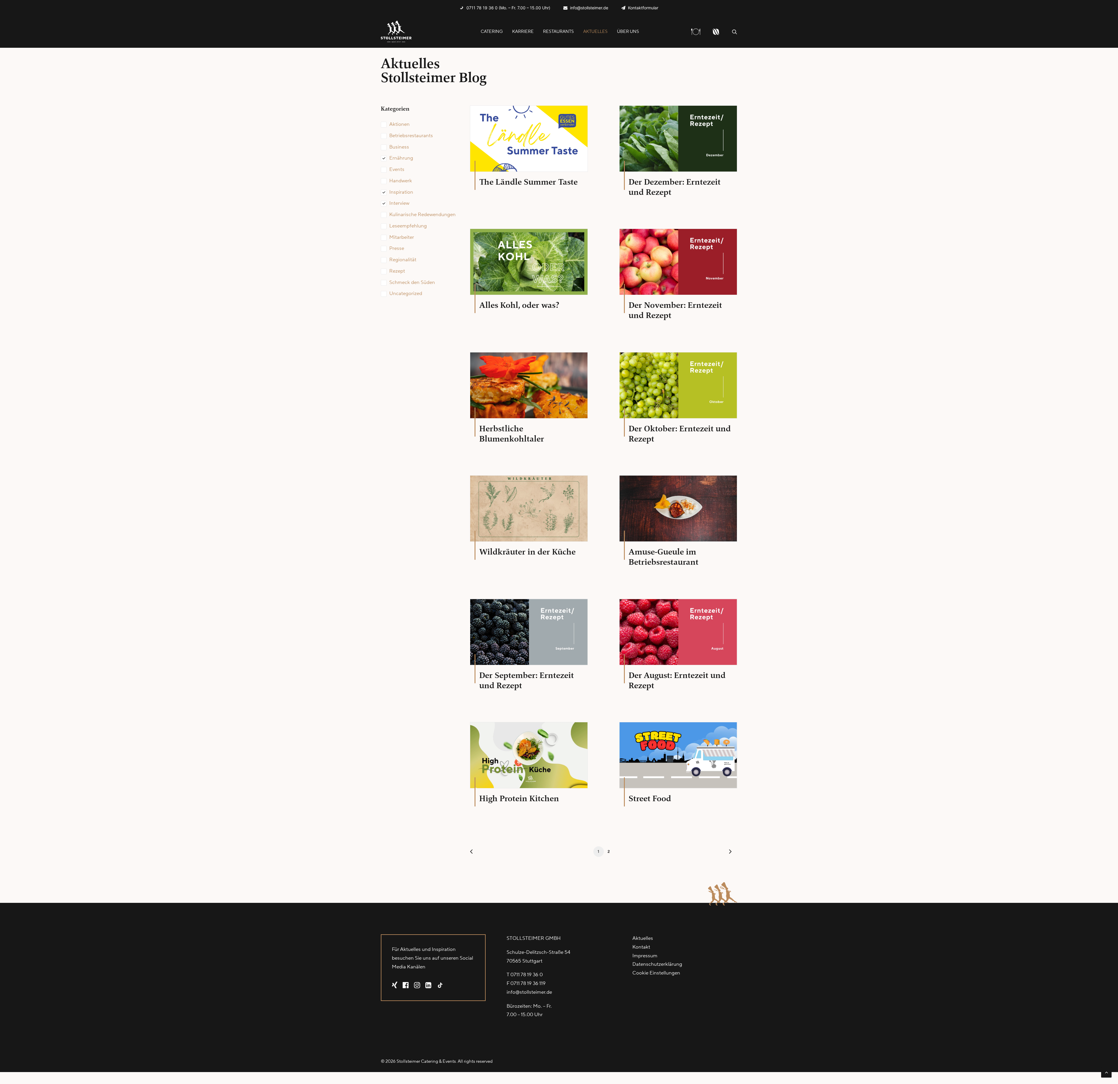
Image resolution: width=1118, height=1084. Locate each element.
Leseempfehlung (408, 226)
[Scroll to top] (1106, 1072)
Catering (492, 31)
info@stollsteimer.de (589, 7)
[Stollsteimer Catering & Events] (396, 32)
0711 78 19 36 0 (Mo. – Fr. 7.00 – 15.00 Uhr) (508, 7)
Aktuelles (595, 31)
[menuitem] (505, 7)
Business (399, 147)
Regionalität (402, 260)
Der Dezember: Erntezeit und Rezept (675, 187)
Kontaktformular (643, 7)
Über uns (628, 31)
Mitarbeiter (401, 237)
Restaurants (558, 31)
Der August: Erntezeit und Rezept (677, 680)
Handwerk (400, 181)
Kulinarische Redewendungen (422, 214)
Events (396, 169)
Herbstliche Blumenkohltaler (511, 433)
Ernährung (401, 158)
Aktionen (399, 124)
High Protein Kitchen (519, 798)
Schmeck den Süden (412, 282)
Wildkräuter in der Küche (527, 551)
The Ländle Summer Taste (528, 182)
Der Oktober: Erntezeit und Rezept (680, 433)
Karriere (523, 31)
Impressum (644, 956)
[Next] (729, 853)
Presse (396, 248)
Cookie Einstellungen (656, 973)
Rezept (397, 271)
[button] (734, 31)
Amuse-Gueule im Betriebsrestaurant (663, 557)
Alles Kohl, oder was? (519, 305)
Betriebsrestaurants (411, 136)
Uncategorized (405, 293)
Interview (399, 203)
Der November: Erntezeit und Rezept (675, 310)
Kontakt (641, 947)
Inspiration (401, 192)
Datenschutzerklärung (657, 964)
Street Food (650, 798)
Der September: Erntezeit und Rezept (526, 680)
